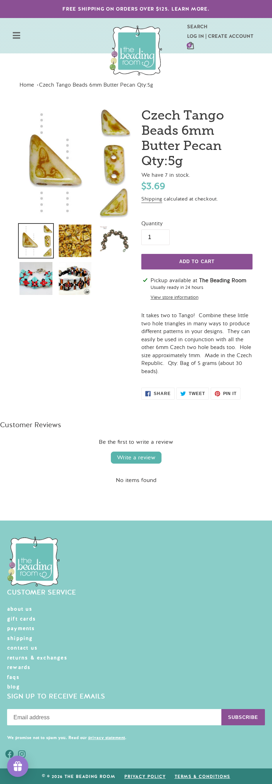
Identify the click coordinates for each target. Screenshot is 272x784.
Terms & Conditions (202, 776)
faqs (13, 677)
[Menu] (16, 36)
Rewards (18, 667)
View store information (174, 297)
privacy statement (106, 738)
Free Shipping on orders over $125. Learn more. (135, 9)
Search (197, 26)
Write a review (136, 457)
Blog (13, 686)
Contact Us (22, 647)
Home (26, 84)
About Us (20, 608)
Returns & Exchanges (37, 657)
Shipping (151, 199)
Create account (231, 36)
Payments (21, 628)
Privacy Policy (144, 776)
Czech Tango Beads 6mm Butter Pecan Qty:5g (96, 84)
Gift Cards (21, 618)
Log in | (196, 36)
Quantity (152, 223)
